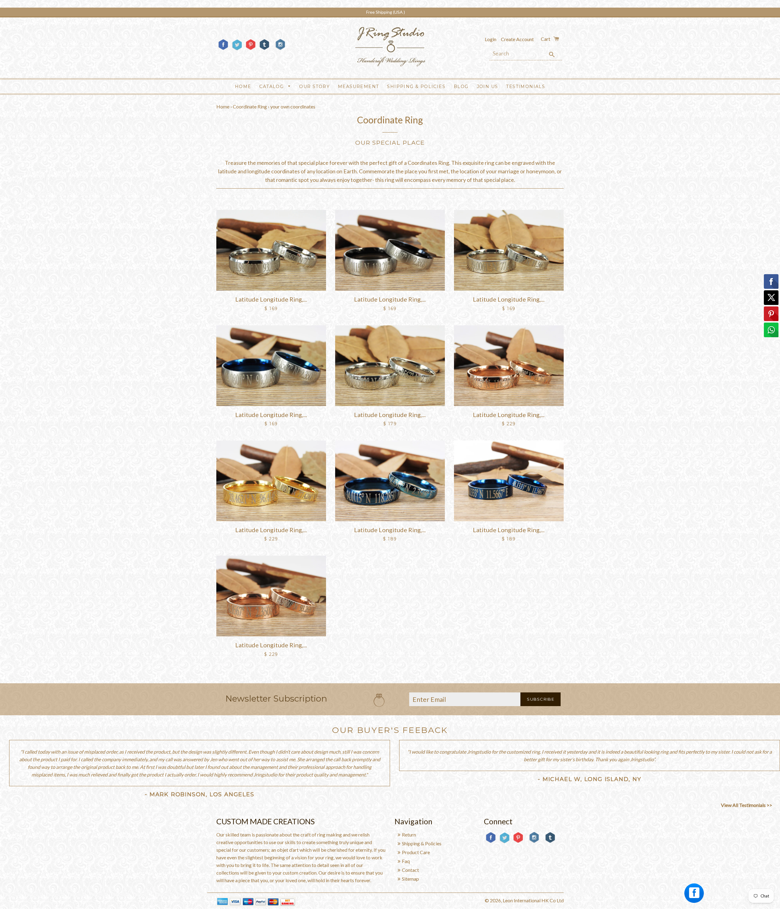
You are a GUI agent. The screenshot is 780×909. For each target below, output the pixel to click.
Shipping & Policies (416, 86)
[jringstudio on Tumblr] (264, 49)
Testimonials (525, 86)
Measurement (358, 86)
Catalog (272, 86)
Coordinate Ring (250, 106)
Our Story (314, 86)
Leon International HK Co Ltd (533, 900)
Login (490, 39)
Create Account (517, 39)
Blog (461, 86)
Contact (410, 870)
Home (243, 86)
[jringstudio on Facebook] (223, 49)
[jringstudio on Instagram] (280, 52)
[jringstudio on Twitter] (237, 49)
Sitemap (410, 879)
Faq (406, 861)
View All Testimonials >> (746, 805)
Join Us (487, 86)
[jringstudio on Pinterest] (250, 49)
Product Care (416, 852)
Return (409, 834)
